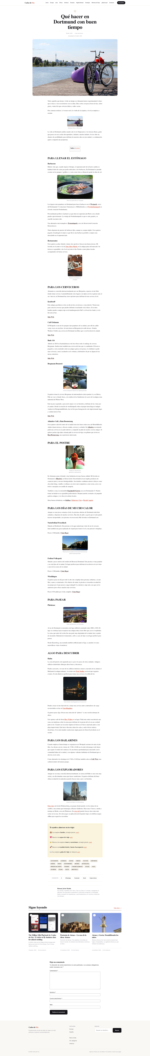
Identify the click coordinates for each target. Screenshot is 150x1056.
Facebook (76, 878)
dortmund (94, 860)
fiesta (59, 863)
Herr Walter (68, 719)
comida (78, 860)
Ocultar (77, 148)
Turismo (66, 866)
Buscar (117, 1030)
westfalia (75, 869)
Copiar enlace (93, 878)
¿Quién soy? (104, 2)
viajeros (53, 869)
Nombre (53, 992)
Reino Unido (72, 1038)
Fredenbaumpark (94, 207)
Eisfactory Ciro (76, 500)
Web (51, 1004)
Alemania (63, 860)
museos (77, 863)
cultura (85, 860)
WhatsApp (68, 878)
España (71, 1032)
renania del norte (56, 866)
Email (84, 878)
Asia (56, 2)
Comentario (54, 970)
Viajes (60, 869)
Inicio (47, 2)
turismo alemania (77, 866)
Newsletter (121, 2)
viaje (93, 866)
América (66, 2)
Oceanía (72, 2)
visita (67, 869)
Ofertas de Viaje (96, 2)
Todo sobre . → (117, 908)
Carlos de (30, 2)
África (60, 2)
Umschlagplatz (67, 708)
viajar (87, 866)
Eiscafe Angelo (88, 500)
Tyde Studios (80, 671)
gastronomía (68, 863)
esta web (77, 811)
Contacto (111, 2)
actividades (54, 860)
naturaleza (85, 863)
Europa (52, 2)
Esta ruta (51, 806)
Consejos (87, 2)
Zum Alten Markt (71, 246)
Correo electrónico (56, 998)
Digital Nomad (79, 2)
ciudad (71, 860)
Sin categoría (73, 1040)
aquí (77, 832)
